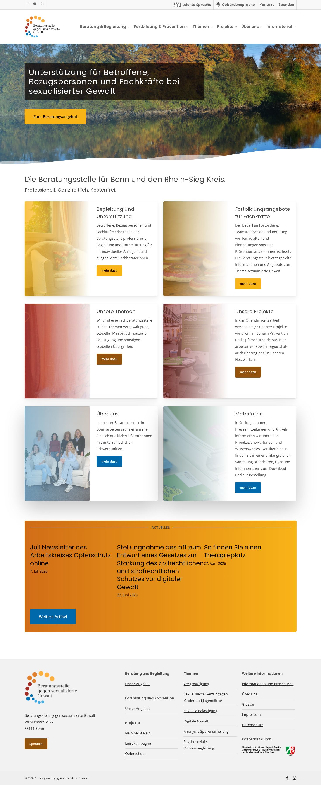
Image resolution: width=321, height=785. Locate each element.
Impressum (251, 714)
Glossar (248, 704)
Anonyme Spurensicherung (206, 731)
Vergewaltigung (196, 684)
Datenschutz (252, 724)
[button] (55, 116)
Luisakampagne (138, 743)
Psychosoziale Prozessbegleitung (199, 745)
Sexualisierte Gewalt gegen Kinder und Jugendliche (206, 697)
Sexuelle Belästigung (200, 711)
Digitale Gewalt (196, 721)
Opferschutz (135, 753)
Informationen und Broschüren (267, 684)
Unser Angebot (137, 684)
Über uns (249, 694)
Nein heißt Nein (138, 733)
